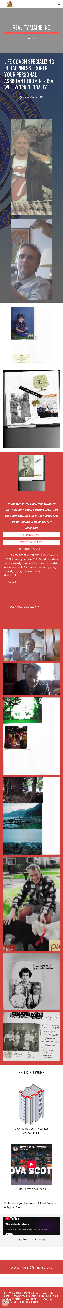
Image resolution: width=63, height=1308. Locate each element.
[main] (31, 28)
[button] (3, 4)
